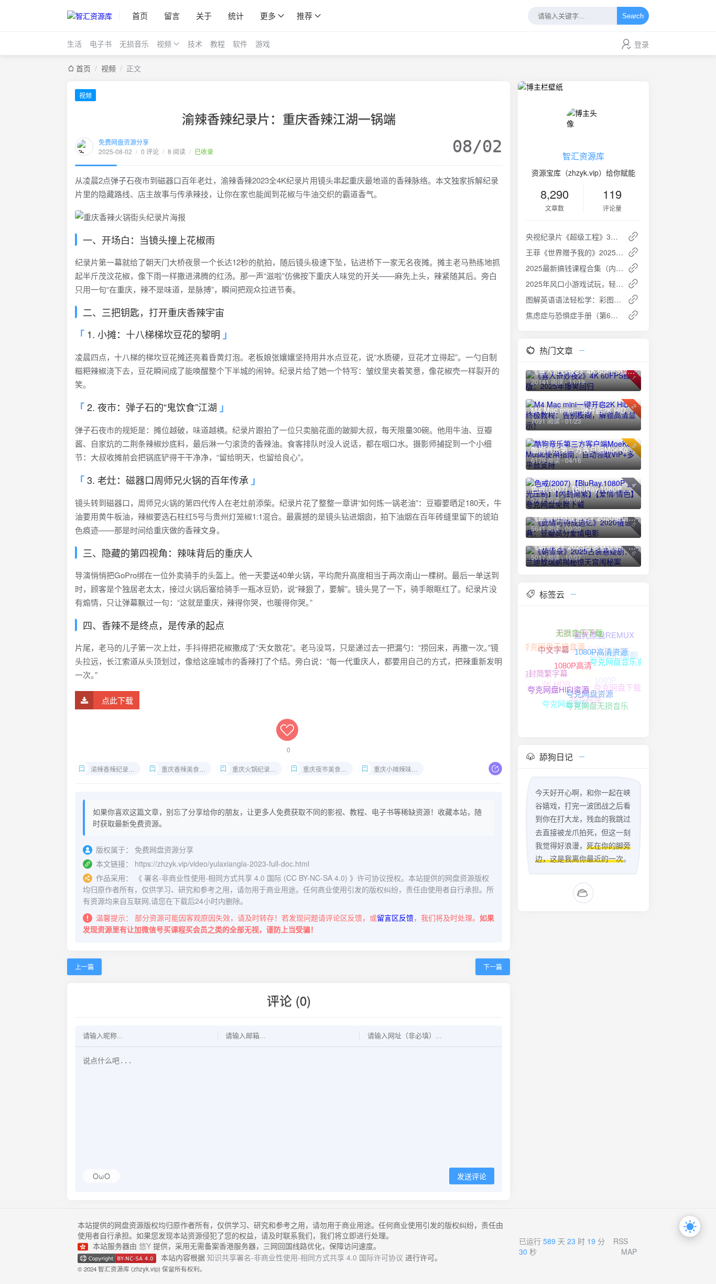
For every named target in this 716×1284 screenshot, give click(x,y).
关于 (204, 15)
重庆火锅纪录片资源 (257, 768)
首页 (140, 15)
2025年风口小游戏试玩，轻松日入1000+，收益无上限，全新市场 (575, 283)
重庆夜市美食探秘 (328, 768)
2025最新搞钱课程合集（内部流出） (575, 268)
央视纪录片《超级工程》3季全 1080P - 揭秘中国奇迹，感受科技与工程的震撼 (575, 236)
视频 (164, 43)
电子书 (101, 43)
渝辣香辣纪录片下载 (115, 768)
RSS (620, 1241)
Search (633, 16)
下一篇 (492, 966)
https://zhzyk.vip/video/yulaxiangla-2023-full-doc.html (222, 863)
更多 (268, 15)
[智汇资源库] (93, 15)
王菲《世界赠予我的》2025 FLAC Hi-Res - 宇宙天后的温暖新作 (575, 252)
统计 (236, 15)
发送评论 (471, 1176)
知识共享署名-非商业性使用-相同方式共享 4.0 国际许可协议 (305, 1257)
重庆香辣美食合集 (186, 768)
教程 (217, 43)
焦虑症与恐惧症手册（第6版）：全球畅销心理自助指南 (575, 315)
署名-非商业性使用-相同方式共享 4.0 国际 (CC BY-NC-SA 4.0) (246, 877)
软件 (240, 43)
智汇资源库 (583, 156)
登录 (641, 44)
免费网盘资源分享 (124, 141)
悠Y (145, 1245)
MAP (629, 1251)
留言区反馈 (395, 917)
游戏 (262, 43)
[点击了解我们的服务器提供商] (85, 1245)
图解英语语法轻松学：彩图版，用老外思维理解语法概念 (575, 299)
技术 (195, 43)
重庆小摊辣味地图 (399, 768)
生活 (74, 43)
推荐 (304, 15)
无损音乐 (134, 43)
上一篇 (84, 966)
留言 (172, 15)
